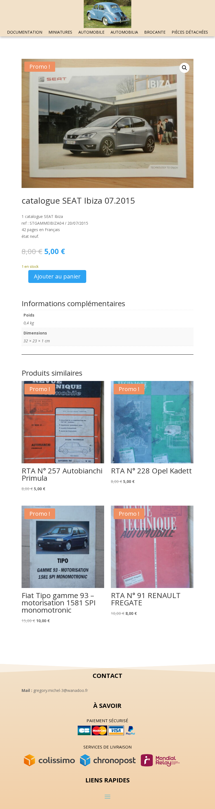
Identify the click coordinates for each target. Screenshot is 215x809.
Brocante (154, 32)
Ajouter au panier (57, 276)
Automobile (91, 32)
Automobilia (124, 32)
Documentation (24, 32)
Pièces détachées (190, 32)
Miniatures (60, 32)
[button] (184, 68)
